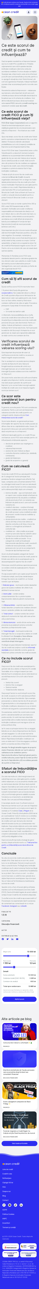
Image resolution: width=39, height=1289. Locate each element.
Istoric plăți (7, 594)
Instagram (13, 906)
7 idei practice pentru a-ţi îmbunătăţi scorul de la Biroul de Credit (19, 845)
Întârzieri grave (8, 585)
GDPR (4, 1210)
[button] (35, 12)
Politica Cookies (8, 1214)
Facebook (5, 906)
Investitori (6, 1223)
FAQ (4, 1187)
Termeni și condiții (9, 1227)
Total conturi (8, 614)
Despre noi (6, 1191)
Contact (5, 1200)
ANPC (4, 1219)
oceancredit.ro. (7, 293)
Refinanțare (6, 1178)
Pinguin (26, 811)
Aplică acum (19, 999)
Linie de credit (7, 1169)
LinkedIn (23, 906)
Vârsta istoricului (9, 622)
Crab (20, 811)
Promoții (6, 1046)
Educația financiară (10, 1078)
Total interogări (9, 631)
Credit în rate (7, 1174)
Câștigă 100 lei (7, 1183)
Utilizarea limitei (9, 605)
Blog (4, 1196)
